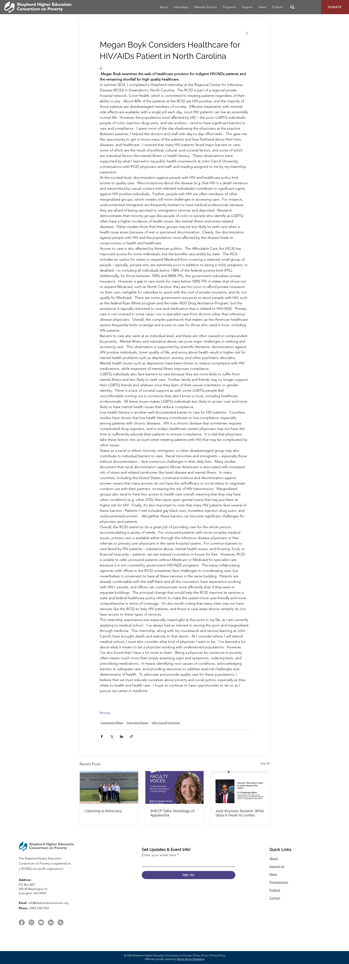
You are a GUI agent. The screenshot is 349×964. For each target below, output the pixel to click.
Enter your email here (159, 855)
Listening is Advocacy (103, 811)
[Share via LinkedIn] (121, 736)
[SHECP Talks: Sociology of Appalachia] (174, 787)
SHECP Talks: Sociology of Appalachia (172, 813)
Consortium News (112, 722)
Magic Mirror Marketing (190, 959)
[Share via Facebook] (102, 736)
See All (265, 763)
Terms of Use (200, 955)
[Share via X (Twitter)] (112, 736)
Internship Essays (137, 722)
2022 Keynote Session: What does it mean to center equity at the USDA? (240, 813)
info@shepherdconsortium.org (48, 903)
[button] (292, 7)
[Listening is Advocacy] (109, 787)
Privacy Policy (217, 955)
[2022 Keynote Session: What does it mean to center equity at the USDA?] (240, 787)
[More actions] (246, 33)
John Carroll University (166, 722)
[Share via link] (131, 736)
